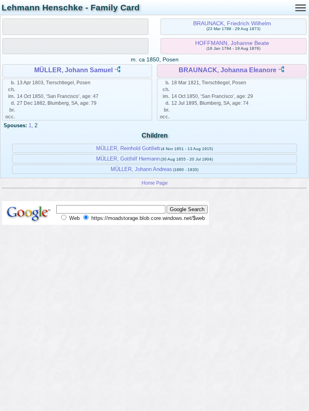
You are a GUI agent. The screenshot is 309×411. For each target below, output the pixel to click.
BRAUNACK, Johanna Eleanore (227, 70)
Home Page (155, 182)
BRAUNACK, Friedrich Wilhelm (232, 23)
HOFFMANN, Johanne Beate (232, 43)
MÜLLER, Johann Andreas (141, 169)
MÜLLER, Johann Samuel (73, 70)
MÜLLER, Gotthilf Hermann (128, 159)
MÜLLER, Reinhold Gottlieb (128, 148)
